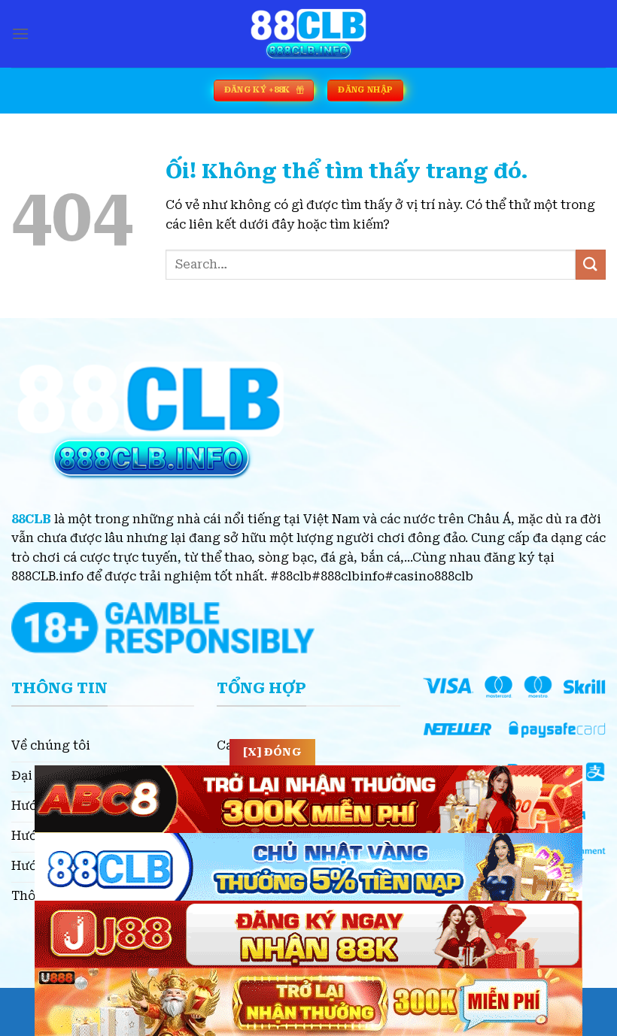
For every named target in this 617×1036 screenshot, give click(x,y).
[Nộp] (591, 264)
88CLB (31, 519)
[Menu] (20, 33)
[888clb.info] (308, 34)
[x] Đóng (272, 752)
